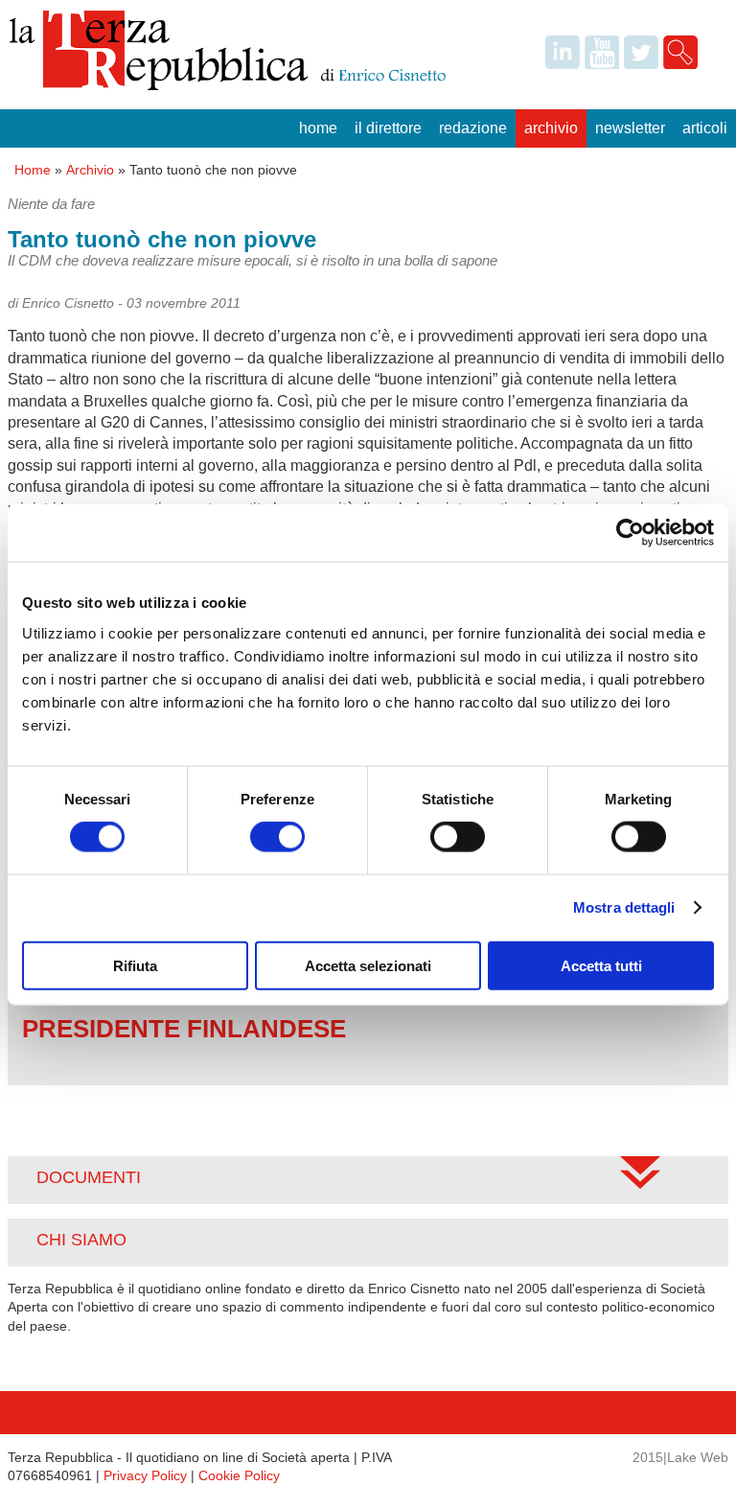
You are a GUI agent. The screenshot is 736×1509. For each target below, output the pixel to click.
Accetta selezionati (368, 965)
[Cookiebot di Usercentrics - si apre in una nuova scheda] (630, 533)
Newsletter (630, 128)
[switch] (277, 837)
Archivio (551, 128)
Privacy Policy (145, 1475)
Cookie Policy (239, 1475)
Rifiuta (135, 965)
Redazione (473, 128)
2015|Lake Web (680, 1457)
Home (318, 128)
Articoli (704, 128)
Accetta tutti (601, 965)
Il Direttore (388, 128)
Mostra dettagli (624, 907)
